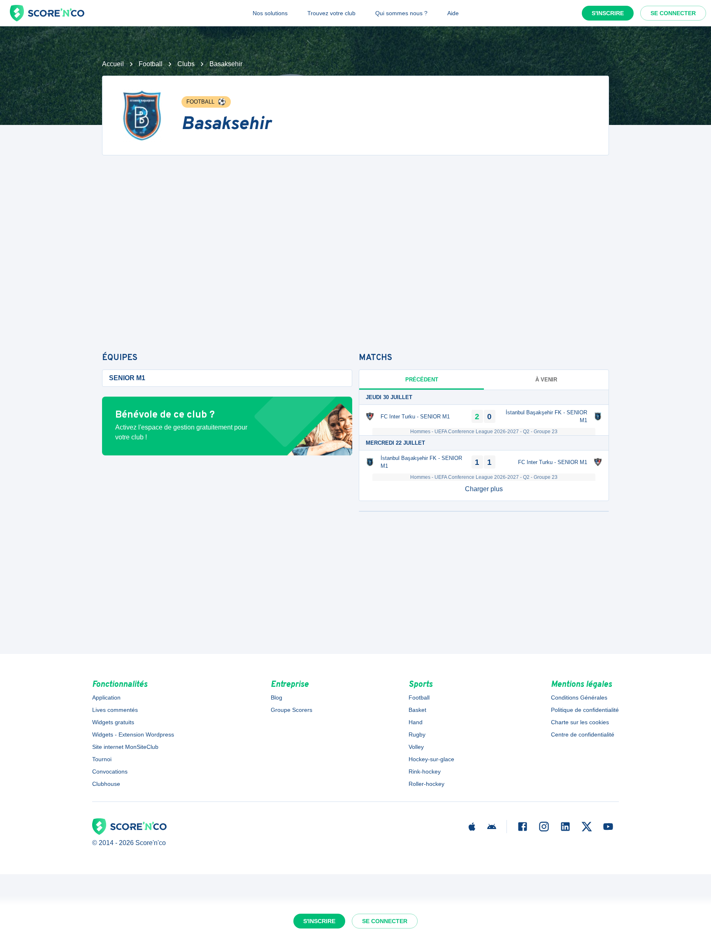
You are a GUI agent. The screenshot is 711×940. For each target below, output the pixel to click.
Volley (416, 747)
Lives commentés (115, 710)
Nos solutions (270, 13)
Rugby (417, 734)
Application (106, 697)
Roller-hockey (426, 784)
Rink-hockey (425, 771)
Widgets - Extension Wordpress (133, 734)
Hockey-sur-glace (431, 759)
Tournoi (102, 759)
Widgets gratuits (113, 722)
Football (151, 63)
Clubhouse (106, 784)
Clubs (186, 63)
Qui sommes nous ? (401, 13)
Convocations (110, 771)
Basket (417, 710)
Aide (453, 13)
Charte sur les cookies (580, 722)
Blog (276, 697)
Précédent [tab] (421, 379)
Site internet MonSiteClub (125, 747)
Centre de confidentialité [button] (582, 734)
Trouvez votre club (331, 13)
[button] (484, 489)
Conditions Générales (579, 697)
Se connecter (673, 13)
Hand (416, 722)
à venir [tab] (546, 379)
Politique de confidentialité (585, 710)
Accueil (113, 63)
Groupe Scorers (291, 710)
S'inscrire (608, 13)
